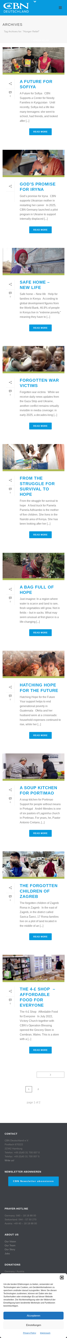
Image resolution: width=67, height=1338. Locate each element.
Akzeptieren (33, 1315)
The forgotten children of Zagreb (39, 891)
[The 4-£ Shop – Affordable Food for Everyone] (33, 968)
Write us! (9, 1160)
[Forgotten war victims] (33, 359)
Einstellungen (33, 1325)
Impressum (45, 1333)
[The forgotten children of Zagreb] (33, 865)
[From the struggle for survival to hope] (33, 457)
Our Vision (10, 1241)
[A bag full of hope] (33, 566)
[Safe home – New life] (33, 261)
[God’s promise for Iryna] (33, 163)
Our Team (10, 1245)
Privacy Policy (29, 1333)
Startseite (24, 40)
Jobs (7, 1253)
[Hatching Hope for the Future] (33, 664)
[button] (62, 1277)
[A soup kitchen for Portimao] (33, 767)
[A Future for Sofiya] (33, 61)
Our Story (10, 1249)
